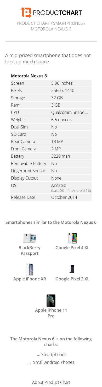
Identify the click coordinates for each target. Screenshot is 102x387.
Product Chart (33, 23)
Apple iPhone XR (29, 279)
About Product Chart (51, 382)
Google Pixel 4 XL (72, 247)
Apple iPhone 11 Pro (51, 312)
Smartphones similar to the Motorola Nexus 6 (51, 222)
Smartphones (68, 23)
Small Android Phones (53, 362)
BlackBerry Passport (30, 250)
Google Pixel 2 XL (72, 279)
